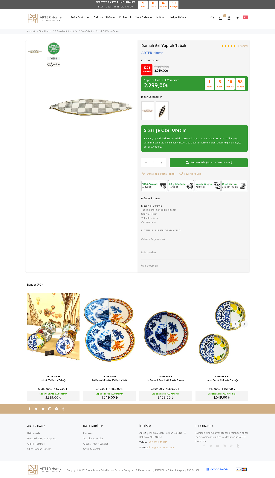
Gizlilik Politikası (36, 444)
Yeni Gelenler (143, 17)
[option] (34, 53)
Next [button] (244, 324)
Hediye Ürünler (178, 17)
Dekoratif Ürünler (104, 17)
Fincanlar (88, 433)
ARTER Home (152, 53)
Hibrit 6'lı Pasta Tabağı (53, 380)
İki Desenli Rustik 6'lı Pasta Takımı (165, 380)
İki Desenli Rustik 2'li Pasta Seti (109, 380)
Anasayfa (31, 31)
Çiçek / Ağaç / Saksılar (95, 444)
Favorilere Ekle (192, 174)
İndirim (160, 17)
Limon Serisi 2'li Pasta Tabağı (222, 380)
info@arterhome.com (161, 447)
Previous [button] (235, 324)
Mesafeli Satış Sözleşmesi (41, 439)
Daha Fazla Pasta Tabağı (160, 174)
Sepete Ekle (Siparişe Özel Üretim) (211, 162)
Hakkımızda (33, 433)
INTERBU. (160, 470)
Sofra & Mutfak (80, 17)
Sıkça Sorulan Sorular (39, 449)
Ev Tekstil (125, 17)
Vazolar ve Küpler (93, 439)
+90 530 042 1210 (158, 442)
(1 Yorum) (242, 46)
